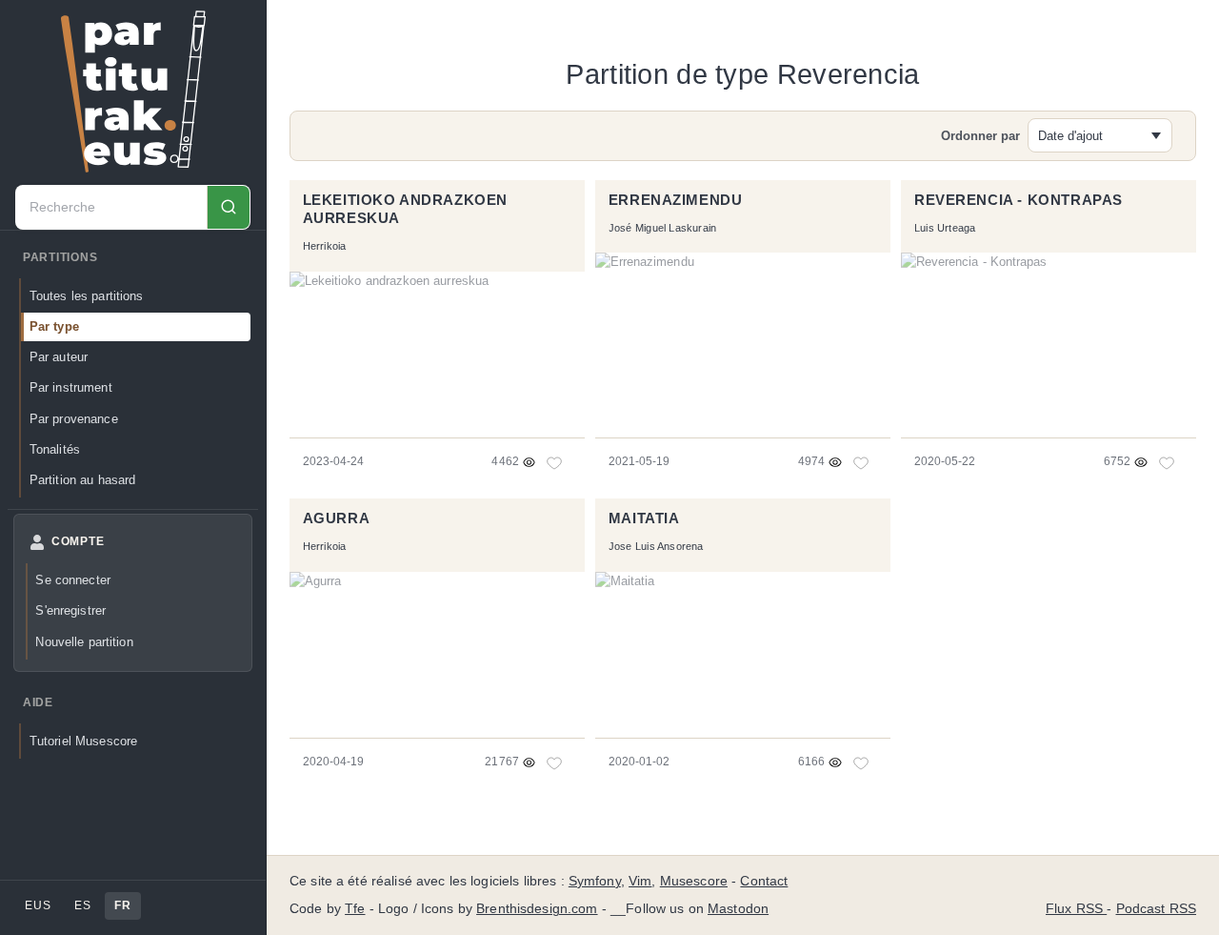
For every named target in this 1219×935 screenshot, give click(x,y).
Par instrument (71, 387)
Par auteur (59, 357)
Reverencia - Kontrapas (1018, 200)
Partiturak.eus (133, 91)
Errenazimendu (676, 200)
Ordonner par (980, 136)
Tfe (355, 909)
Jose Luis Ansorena (656, 546)
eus (37, 905)
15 (556, 762)
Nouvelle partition (83, 642)
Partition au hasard (83, 480)
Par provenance (74, 419)
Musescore (694, 881)
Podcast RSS (1156, 909)
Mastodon (738, 909)
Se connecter (72, 580)
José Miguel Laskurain (663, 228)
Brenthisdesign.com (536, 909)
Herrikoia (325, 246)
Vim (640, 881)
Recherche (228, 207)
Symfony (595, 881)
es (82, 905)
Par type (54, 326)
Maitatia (644, 518)
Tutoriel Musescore (83, 741)
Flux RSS (1076, 909)
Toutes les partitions (87, 296)
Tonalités (55, 449)
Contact (764, 881)
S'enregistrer (70, 610)
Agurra (336, 518)
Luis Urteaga (945, 228)
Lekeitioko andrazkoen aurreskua (405, 210)
